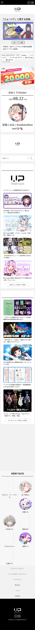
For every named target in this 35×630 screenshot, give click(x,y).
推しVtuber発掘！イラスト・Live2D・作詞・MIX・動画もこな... (17, 234)
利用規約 (17, 596)
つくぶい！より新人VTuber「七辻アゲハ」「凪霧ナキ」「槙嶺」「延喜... (16, 415)
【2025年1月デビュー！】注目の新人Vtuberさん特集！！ (17, 256)
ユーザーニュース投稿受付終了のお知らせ (16, 190)
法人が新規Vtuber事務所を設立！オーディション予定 (17, 363)
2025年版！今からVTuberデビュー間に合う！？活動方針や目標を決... (16, 212)
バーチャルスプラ (16, 57)
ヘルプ (17, 590)
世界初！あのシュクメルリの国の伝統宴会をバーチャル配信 (17, 47)
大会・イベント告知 (18, 42)
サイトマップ (17, 579)
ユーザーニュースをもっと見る (17, 420)
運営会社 (17, 585)
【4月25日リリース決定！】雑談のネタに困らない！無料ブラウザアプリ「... (17, 341)
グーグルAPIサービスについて (17, 574)
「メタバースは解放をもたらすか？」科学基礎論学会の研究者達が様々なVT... (16, 318)
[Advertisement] (17, 448)
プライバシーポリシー (17, 568)
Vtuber (23, 55)
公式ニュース (17, 167)
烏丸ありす (9, 60)
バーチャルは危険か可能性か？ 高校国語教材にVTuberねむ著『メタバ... (17, 386)
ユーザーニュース (17, 295)
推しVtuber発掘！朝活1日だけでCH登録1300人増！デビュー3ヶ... (17, 279)
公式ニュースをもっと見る (17, 285)
